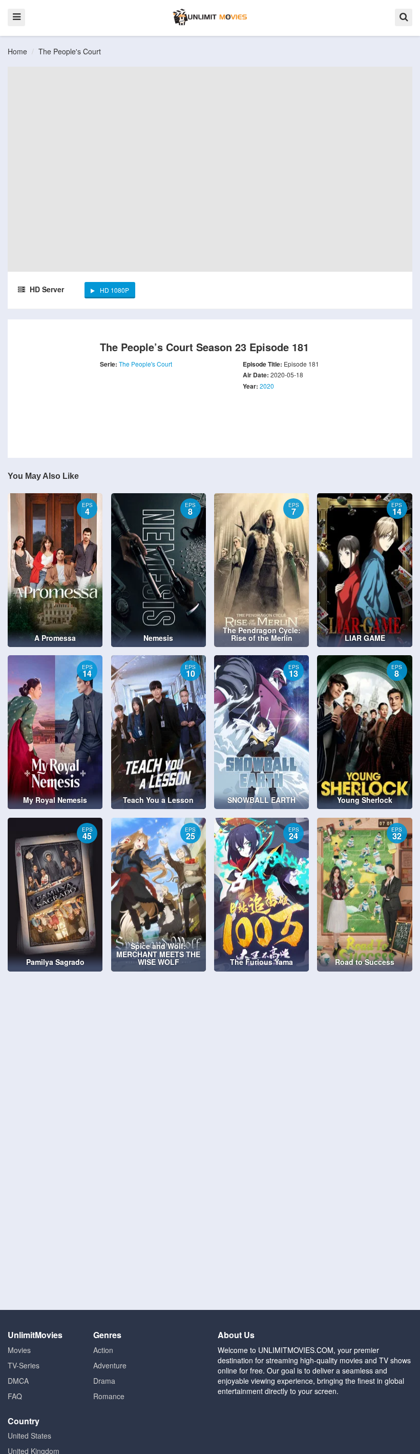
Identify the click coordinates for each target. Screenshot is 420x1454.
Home (17, 51)
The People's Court (69, 51)
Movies (19, 1350)
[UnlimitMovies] (210, 17)
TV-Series (23, 1365)
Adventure (110, 1365)
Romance (108, 1396)
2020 (267, 385)
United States (29, 1435)
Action (103, 1350)
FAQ (15, 1396)
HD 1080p (114, 290)
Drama (104, 1381)
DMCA (18, 1381)
